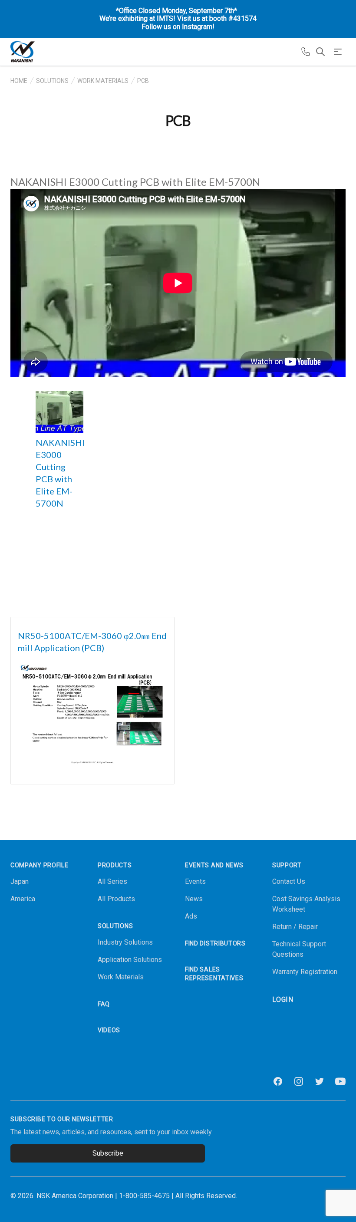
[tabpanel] (178, 283)
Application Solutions (130, 959)
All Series (112, 881)
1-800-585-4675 (144, 1196)
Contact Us (288, 881)
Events (195, 881)
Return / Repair (295, 926)
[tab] (59, 412)
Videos (109, 1030)
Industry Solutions (125, 942)
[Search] (320, 51)
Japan (19, 881)
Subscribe (107, 1153)
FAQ (104, 1004)
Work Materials (103, 80)
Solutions (52, 80)
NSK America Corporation (74, 1196)
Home (18, 80)
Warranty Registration (304, 972)
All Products (116, 899)
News (194, 899)
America (22, 899)
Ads (191, 916)
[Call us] (305, 51)
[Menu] (338, 51)
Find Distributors (215, 943)
